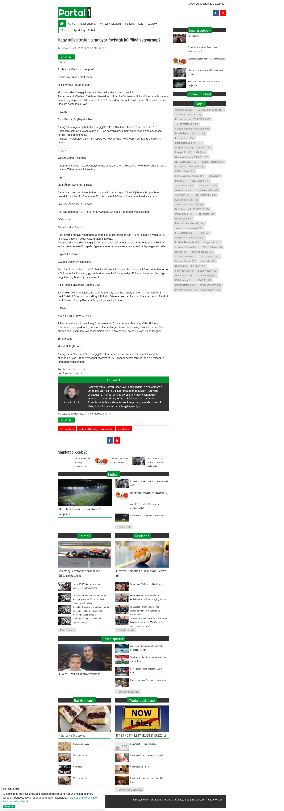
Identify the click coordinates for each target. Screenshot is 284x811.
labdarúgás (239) (184, 109)
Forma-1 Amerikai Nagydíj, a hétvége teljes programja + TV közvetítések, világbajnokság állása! (89, 599)
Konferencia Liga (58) (186, 199)
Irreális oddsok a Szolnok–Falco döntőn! (148, 680)
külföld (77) (214, 176)
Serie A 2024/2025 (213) (188, 114)
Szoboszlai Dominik (88, 428)
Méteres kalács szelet (71, 735)
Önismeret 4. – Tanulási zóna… (144, 743)
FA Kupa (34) (198, 266)
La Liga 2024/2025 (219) (210, 109)
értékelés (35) (208, 261)
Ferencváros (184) (184, 138)
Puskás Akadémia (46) (187, 242)
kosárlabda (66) (183, 190)
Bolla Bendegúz (67, 428)
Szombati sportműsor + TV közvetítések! (206, 58)
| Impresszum (198, 799)
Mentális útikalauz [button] (110, 23)
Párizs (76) (181, 180)
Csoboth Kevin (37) (185, 256)
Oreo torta (77, 766)
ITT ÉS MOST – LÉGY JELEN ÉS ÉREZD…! (141, 735)
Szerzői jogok (141, 799)
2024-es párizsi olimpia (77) (189, 176)
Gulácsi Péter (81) (184, 171)
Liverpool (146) (183, 152)
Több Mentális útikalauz (129, 789)
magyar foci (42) (211, 242)
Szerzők (152, 23)
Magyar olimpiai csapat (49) (189, 237)
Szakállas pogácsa (80, 743)
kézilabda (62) (182, 195)
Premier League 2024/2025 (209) (192, 119)
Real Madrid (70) (200, 180)
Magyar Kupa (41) (212, 247)
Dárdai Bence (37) (209, 256)
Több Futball (123, 527)
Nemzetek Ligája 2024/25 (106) (191, 157)
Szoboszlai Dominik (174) (188, 142)
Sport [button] (71, 23)
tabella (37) (181, 251)
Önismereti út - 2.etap (140, 766)
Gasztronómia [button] (87, 23)
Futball (91, 30)
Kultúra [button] (129, 23)
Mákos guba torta (80, 778)
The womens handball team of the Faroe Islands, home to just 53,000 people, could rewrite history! (148, 622)
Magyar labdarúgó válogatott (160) (193, 147)
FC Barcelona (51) (185, 232)
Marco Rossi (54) (184, 213)
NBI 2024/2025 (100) (186, 161)
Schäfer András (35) (185, 261)
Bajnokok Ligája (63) (207, 190)
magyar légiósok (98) (212, 161)
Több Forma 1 (67, 630)
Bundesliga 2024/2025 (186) (190, 133)
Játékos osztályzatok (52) (188, 228)
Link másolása (66, 56)
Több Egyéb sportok (127, 691)
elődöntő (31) (204, 280)
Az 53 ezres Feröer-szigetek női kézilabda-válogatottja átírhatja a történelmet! (145, 610)
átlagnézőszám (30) (210, 285)
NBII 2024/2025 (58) (205, 195)
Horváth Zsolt (68, 48)
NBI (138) (200, 152)
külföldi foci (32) (183, 275)
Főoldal (65, 30)
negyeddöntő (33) (184, 270)
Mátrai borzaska (79, 755)
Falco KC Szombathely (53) (189, 223)
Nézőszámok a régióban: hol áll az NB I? (148, 515)
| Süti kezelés (181, 799)
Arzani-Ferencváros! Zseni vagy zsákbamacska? (81, 462)
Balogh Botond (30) (185, 285)
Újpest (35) (181, 266)
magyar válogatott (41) (187, 247)
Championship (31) (206, 275)
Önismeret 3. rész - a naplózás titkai (146, 755)
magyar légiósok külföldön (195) (192, 128)
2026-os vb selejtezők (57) (189, 204)
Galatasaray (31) (184, 280)
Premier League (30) (186, 289)
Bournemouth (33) (207, 270)
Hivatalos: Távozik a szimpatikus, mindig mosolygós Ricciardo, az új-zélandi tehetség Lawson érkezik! (90, 610)
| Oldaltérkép (214, 799)
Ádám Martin (107, 428)
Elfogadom (9, 806)
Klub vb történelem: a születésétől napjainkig (203, 83)
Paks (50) (204, 232)
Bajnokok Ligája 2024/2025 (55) (192, 209)
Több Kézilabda (125, 630)
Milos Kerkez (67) (208, 185)
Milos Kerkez (124, 428)
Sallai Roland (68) (184, 185)
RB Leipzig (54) (205, 213)
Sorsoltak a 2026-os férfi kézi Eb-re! (146, 583)
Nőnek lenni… (194, 35)
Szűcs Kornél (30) (210, 289)
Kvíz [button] (140, 23)
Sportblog (79, 30)
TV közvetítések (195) (186, 123)
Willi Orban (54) (183, 218)
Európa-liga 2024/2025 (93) (189, 166)
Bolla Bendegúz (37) (202, 251)
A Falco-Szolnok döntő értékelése (79, 674)
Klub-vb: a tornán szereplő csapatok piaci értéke (154, 462)
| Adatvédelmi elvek (161, 799)
